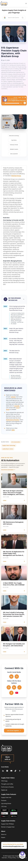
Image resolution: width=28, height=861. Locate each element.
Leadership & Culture (7, 449)
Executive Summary (14, 135)
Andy (7, 409)
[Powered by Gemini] (22, 853)
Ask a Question (14, 153)
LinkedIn (16, 406)
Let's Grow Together (13, 730)
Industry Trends (14, 144)
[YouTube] (11, 771)
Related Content (14, 149)
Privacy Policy (12, 858)
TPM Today (4, 781)
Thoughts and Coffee (7, 784)
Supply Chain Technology (8, 445)
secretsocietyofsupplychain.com (13, 846)
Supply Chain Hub (6, 797)
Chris (17, 407)
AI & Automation (15, 442)
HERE (13, 430)
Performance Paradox (12, 420)
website (13, 397)
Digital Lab (4, 790)
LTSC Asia (3, 806)
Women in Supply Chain (8, 827)
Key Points (14, 140)
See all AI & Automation (7, 469)
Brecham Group (16, 176)
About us (3, 834)
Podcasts (3, 800)
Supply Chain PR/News (7, 824)
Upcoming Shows (6, 803)
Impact (3, 837)
